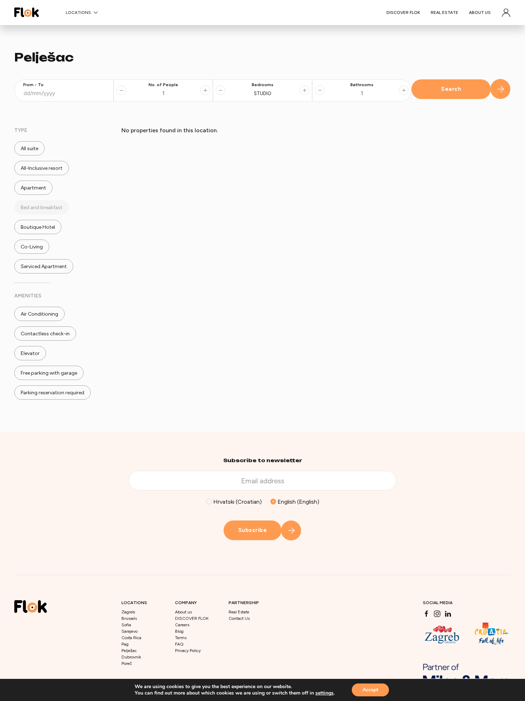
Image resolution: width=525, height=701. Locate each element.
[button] (506, 12)
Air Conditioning (39, 314)
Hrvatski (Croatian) (237, 501)
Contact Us (239, 618)
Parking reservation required (52, 393)
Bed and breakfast (41, 207)
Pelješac (129, 650)
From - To (33, 84)
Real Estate (444, 12)
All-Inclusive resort (41, 168)
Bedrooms (262, 84)
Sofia (126, 624)
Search (451, 89)
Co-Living (31, 247)
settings (324, 693)
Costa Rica (131, 637)
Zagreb (128, 611)
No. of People (163, 84)
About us (480, 12)
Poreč (126, 663)
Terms (180, 637)
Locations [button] (78, 12)
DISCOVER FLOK (403, 12)
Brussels (129, 618)
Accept (370, 689)
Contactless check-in (45, 334)
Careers (182, 624)
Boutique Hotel (37, 227)
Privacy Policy (188, 650)
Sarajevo (129, 631)
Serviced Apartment (43, 266)
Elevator (30, 353)
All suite (29, 148)
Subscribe (252, 530)
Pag (125, 644)
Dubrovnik (131, 657)
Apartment (33, 188)
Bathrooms (361, 84)
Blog (179, 631)
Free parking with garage (48, 373)
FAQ (179, 644)
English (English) (297, 501)
